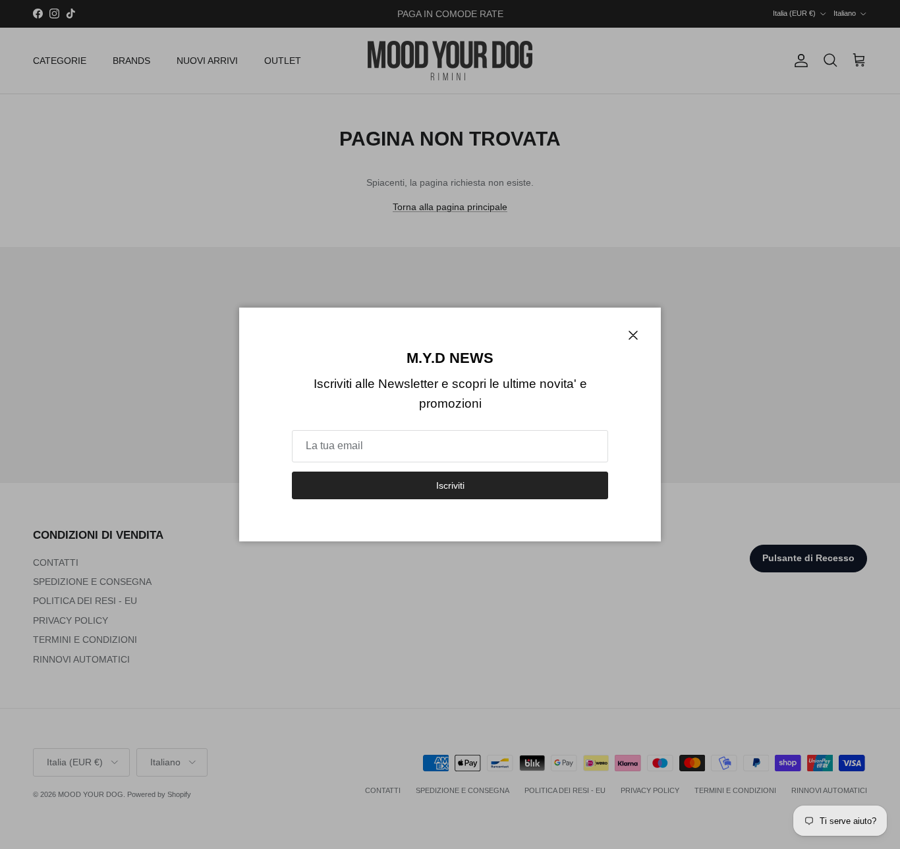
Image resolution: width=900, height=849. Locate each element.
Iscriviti (450, 485)
